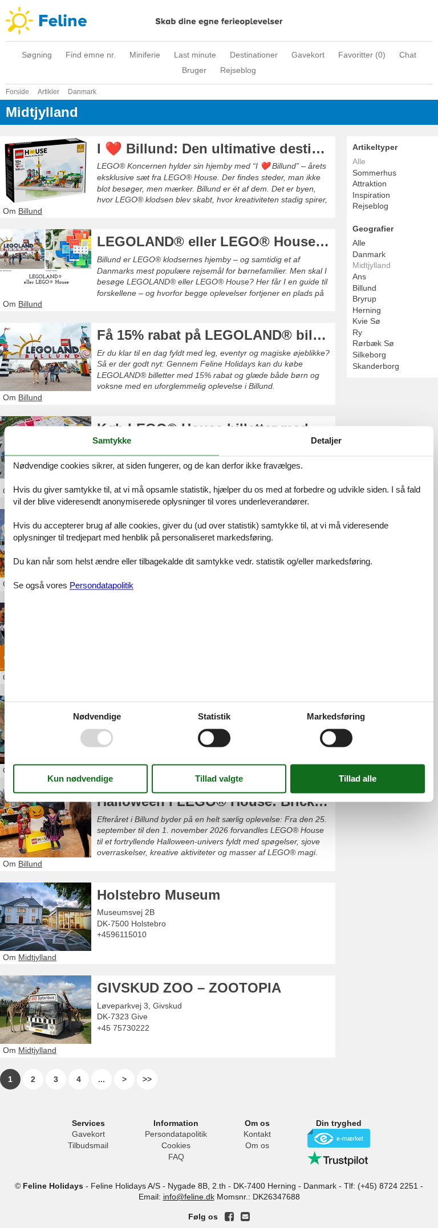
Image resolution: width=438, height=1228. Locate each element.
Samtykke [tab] (111, 440)
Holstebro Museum (158, 894)
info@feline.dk (188, 1196)
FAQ (176, 1156)
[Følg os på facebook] (229, 1216)
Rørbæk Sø (373, 343)
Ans (359, 276)
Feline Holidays (219, 20)
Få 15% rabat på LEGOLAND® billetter (216, 335)
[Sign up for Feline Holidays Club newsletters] (245, 1216)
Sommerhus (374, 172)
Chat (407, 54)
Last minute (195, 54)
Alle (359, 242)
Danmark (369, 254)
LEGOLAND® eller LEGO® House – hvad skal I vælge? (216, 241)
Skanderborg (375, 366)
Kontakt (257, 1133)
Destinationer (254, 54)
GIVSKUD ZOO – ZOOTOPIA (189, 987)
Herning (366, 310)
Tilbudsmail (88, 1145)
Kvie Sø (366, 321)
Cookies (175, 1145)
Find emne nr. (91, 54)
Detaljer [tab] (326, 440)
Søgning (37, 54)
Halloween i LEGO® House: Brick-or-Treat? (216, 801)
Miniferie (144, 54)
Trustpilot (338, 1158)
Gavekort (308, 54)
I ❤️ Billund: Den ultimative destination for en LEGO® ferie (216, 148)
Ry (357, 332)
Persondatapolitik (176, 1133)
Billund (364, 287)
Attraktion (369, 183)
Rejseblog (238, 70)
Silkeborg (369, 354)
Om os (257, 1145)
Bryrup (364, 298)
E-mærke (338, 1138)
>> (147, 1079)
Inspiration (371, 195)
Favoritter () (362, 54)
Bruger (194, 70)
